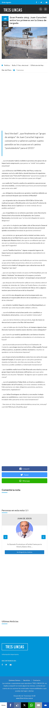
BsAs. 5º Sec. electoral (20, 65)
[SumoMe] (45, 705)
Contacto (36, 680)
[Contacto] (46, 2)
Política (7, 65)
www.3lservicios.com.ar (24, 698)
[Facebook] (37, 2)
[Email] (38, 705)
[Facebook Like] (17, 705)
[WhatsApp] (31, 705)
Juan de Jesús (24, 518)
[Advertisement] (24, 102)
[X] (24, 705)
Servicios (26, 680)
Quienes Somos (14, 680)
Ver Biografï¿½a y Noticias (24, 552)
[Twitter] (42, 2)
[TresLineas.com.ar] (13, 9)
